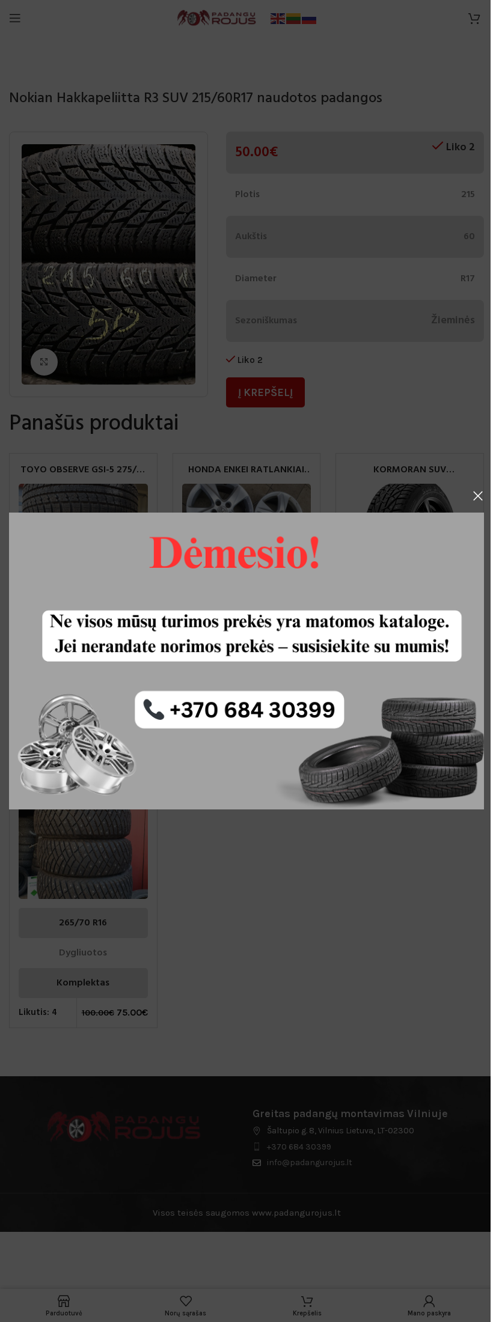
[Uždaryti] (478, 496)
